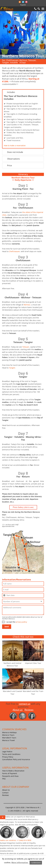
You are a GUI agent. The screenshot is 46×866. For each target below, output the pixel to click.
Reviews (5, 795)
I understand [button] (35, 863)
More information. (19, 862)
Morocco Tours (8, 735)
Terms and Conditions (11, 754)
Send (7, 626)
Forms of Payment (9, 773)
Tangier (12, 368)
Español (23, 5)
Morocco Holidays (9, 732)
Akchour (27, 305)
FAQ (4, 778)
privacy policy (21, 622)
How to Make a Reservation (13, 771)
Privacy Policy (7, 757)
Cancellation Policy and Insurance (16, 759)
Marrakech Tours (9, 738)
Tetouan (25, 347)
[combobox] (23, 601)
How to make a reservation (15, 145)
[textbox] (20, 601)
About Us (6, 790)
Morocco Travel (8, 740)
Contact (5, 792)
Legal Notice (7, 751)
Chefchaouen (14, 251)
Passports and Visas (10, 776)
